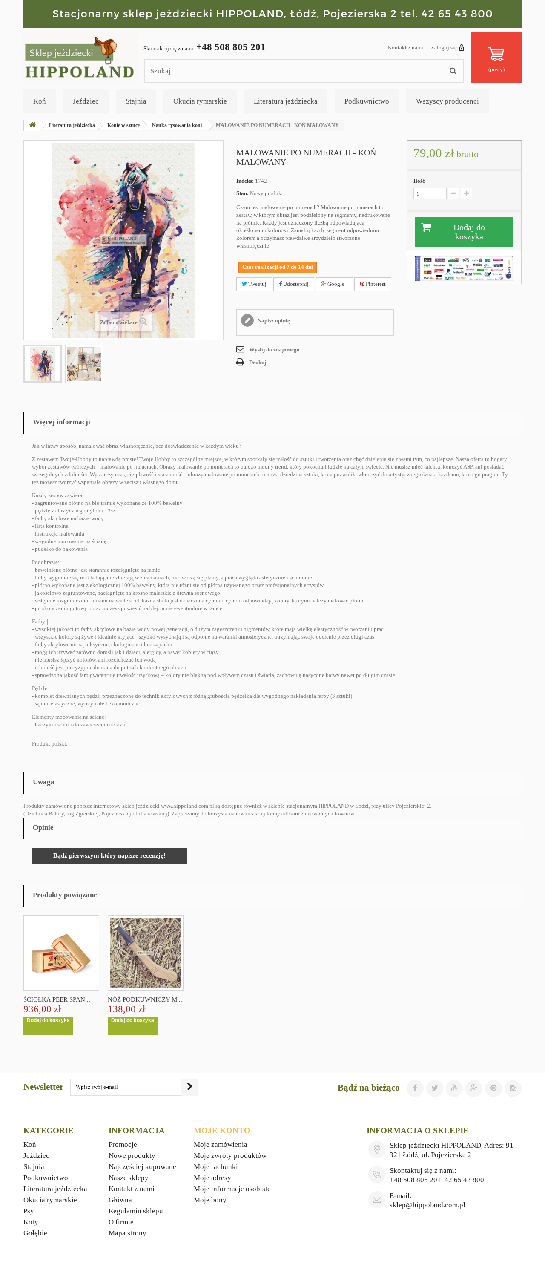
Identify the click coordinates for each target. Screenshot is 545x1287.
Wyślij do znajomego (274, 349)
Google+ (336, 284)
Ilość (419, 181)
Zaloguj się (444, 47)
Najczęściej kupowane (142, 1167)
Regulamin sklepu (136, 1211)
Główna (120, 1200)
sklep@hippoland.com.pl (427, 1205)
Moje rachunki (216, 1167)
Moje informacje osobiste (232, 1189)
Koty (30, 1222)
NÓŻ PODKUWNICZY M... (145, 999)
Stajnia (136, 101)
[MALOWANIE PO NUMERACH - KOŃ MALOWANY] (42, 364)
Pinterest (375, 284)
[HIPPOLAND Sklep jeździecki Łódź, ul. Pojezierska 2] (272, 14)
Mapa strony (127, 1233)
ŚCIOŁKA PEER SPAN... (56, 999)
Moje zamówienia (220, 1144)
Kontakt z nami (405, 47)
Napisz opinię (273, 320)
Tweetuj (257, 284)
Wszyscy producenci (447, 101)
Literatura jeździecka (286, 101)
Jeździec (86, 101)
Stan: (242, 193)
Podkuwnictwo (366, 101)
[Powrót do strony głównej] (32, 125)
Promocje (123, 1144)
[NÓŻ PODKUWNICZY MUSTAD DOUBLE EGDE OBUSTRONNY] (146, 953)
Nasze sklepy (129, 1178)
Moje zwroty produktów (230, 1156)
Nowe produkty (132, 1156)
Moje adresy (212, 1178)
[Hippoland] (80, 55)
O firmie (121, 1222)
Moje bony (210, 1200)
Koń (39, 101)
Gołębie (35, 1233)
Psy (28, 1211)
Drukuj (257, 362)
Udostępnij (295, 284)
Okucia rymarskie (200, 101)
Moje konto (222, 1130)
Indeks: (245, 181)
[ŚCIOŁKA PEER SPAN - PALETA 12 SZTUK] (61, 953)
